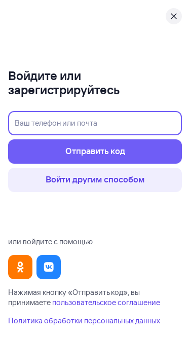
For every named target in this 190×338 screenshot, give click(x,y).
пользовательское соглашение (106, 302)
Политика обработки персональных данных (84, 320)
